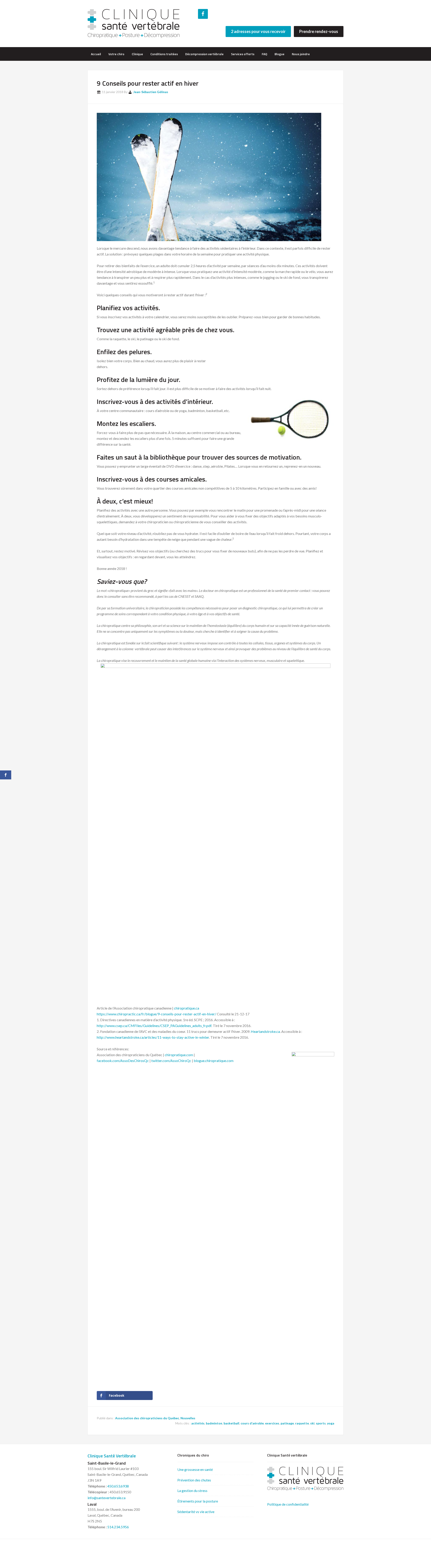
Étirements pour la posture (197, 1501)
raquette (302, 1423)
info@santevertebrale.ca (106, 1498)
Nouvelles (187, 1418)
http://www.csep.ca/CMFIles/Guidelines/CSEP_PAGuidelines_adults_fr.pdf (154, 1025)
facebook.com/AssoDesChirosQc (123, 1060)
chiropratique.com (179, 1055)
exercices (272, 1423)
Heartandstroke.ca (265, 1031)
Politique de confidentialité (288, 1504)
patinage (287, 1423)
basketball (231, 1423)
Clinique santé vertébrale (134, 23)
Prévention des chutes (194, 1480)
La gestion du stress (192, 1490)
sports (321, 1423)
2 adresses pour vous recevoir (258, 31)
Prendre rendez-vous (318, 31)
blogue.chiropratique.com (213, 1060)
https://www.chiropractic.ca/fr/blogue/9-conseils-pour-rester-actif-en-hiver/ (156, 1014)
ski (312, 1423)
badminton (214, 1423)
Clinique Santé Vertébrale (112, 1455)
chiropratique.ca (186, 1008)
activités (198, 1423)
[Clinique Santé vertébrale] (305, 1489)
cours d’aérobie (252, 1423)
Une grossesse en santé (195, 1469)
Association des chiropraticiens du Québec (147, 1418)
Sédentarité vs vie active (195, 1511)
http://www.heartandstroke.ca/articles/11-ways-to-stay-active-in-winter (153, 1037)
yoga (330, 1423)
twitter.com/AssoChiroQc (171, 1060)
